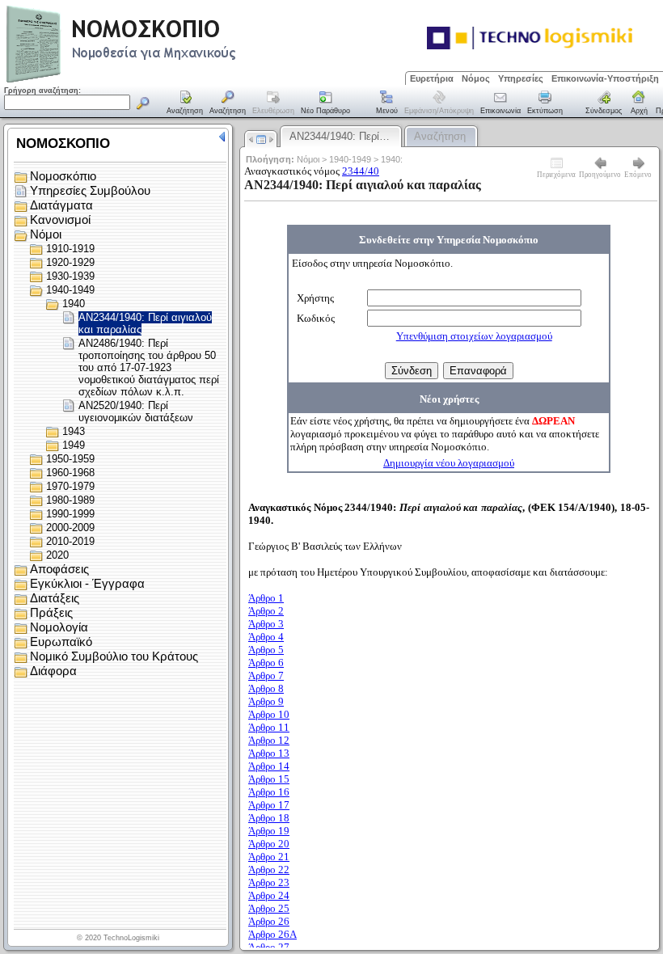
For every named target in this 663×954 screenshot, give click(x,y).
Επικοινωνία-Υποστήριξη (605, 78)
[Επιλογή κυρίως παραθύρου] (185, 103)
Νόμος (476, 78)
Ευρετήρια (432, 78)
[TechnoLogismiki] (185, 80)
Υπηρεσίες (520, 78)
